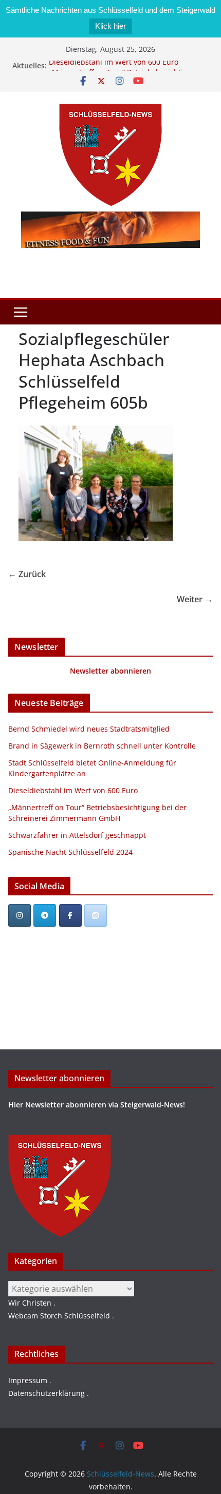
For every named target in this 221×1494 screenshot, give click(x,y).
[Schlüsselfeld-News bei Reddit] (95, 915)
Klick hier (110, 26)
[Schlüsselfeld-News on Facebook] (70, 915)
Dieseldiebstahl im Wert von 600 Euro (113, 65)
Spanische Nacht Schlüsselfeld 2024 (70, 852)
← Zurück (27, 574)
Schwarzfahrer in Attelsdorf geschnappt (77, 835)
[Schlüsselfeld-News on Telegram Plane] (44, 915)
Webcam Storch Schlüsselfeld (59, 1315)
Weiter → (195, 599)
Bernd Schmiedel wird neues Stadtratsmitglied (89, 729)
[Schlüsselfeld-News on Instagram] (19, 915)
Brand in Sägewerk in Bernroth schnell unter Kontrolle (102, 746)
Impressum (27, 1380)
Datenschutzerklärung (46, 1393)
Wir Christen (29, 1303)
